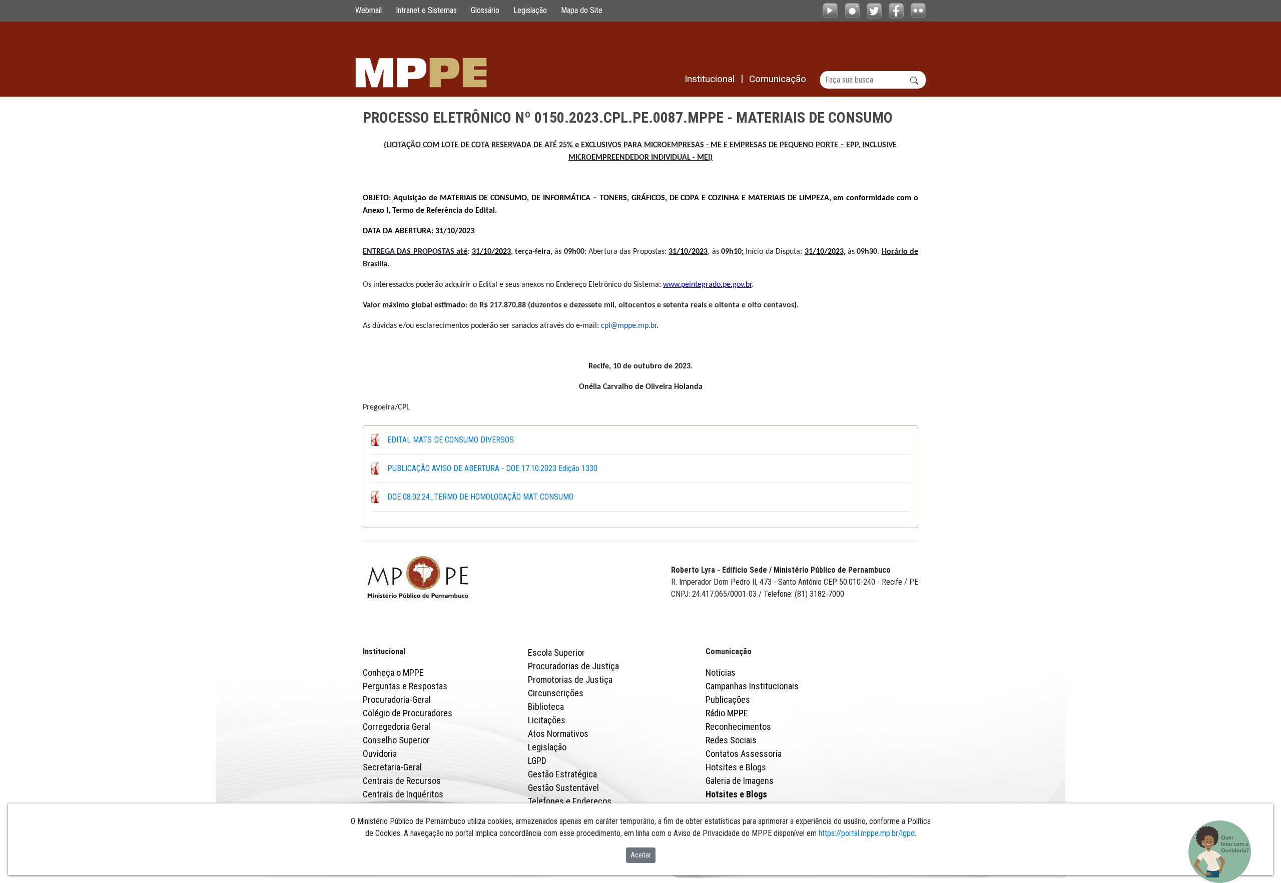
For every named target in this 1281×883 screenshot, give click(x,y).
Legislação (530, 10)
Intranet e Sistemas (426, 10)
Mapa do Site (581, 10)
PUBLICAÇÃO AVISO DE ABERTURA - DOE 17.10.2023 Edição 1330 (492, 468)
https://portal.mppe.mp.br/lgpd (867, 833)
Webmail (368, 10)
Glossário (485, 10)
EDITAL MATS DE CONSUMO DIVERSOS (450, 440)
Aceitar (640, 855)
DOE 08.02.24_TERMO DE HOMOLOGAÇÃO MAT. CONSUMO (480, 497)
